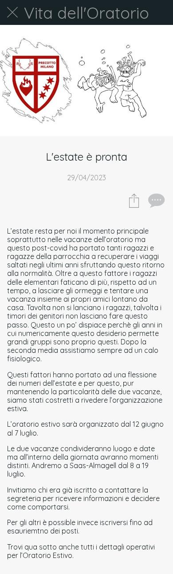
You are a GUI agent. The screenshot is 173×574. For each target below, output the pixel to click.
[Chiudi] (12, 12)
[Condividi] (134, 200)
